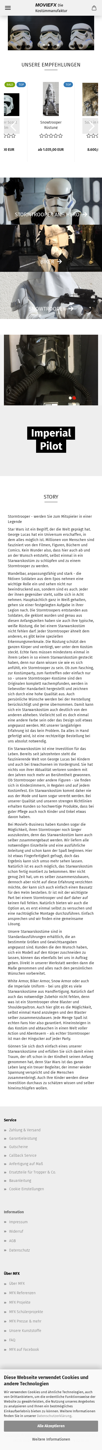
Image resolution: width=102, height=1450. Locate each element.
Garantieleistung (23, 1138)
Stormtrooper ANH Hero (47, 214)
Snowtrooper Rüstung (50, 124)
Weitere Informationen (51, 1439)
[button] (12, 126)
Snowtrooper (47, 309)
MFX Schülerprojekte (26, 1312)
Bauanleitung (20, 1180)
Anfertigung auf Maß (26, 1164)
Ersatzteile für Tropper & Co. (32, 1172)
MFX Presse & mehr (25, 1321)
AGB (12, 1241)
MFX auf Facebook (24, 1349)
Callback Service (23, 1155)
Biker (47, 261)
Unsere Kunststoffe (25, 1330)
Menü (8, 8)
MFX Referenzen (22, 1293)
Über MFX (17, 1283)
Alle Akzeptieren (51, 1426)
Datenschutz (19, 1250)
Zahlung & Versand (25, 1130)
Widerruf (16, 1231)
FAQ (12, 1340)
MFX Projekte (20, 1302)
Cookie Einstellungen (26, 1189)
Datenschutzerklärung (54, 1416)
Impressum (18, 1222)
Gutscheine (18, 1147)
